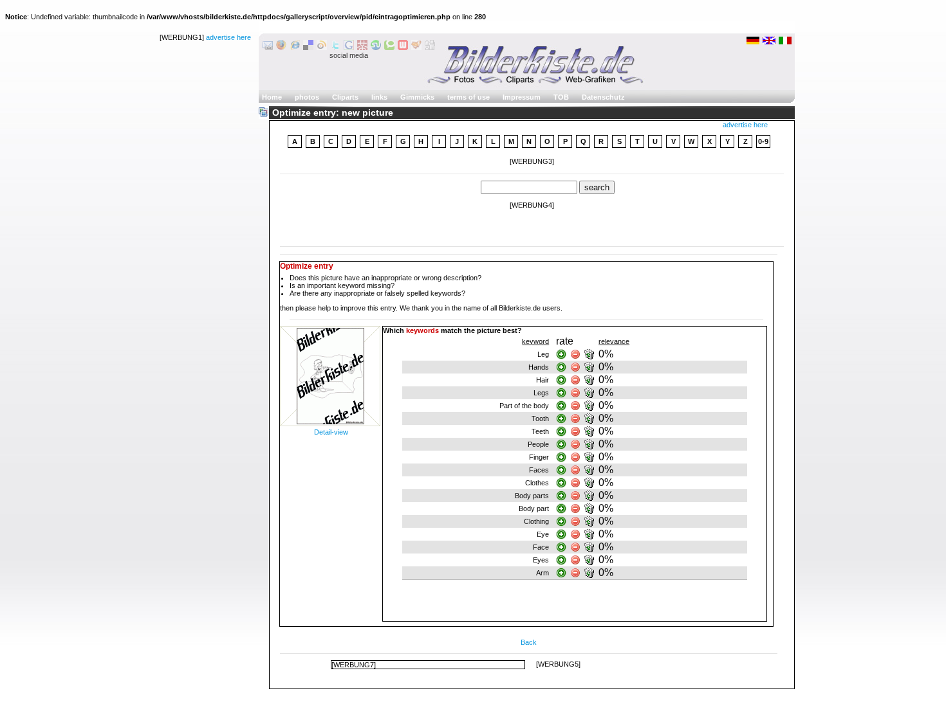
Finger (539, 457)
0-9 (763, 141)
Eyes (541, 560)
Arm (542, 573)
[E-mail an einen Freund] (268, 47)
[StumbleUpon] (376, 47)
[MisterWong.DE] (362, 47)
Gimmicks (417, 97)
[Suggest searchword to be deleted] (590, 354)
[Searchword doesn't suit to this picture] (575, 354)
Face (541, 547)
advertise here (228, 37)
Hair (542, 380)
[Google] (349, 47)
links (379, 97)
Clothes (537, 483)
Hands (538, 367)
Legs (541, 393)
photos (307, 97)
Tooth (540, 418)
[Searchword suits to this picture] (561, 354)
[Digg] (430, 47)
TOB (561, 97)
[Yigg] (416, 47)
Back (529, 642)
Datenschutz (603, 97)
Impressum (522, 97)
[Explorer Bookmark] (295, 47)
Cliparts (345, 97)
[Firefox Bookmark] (281, 47)
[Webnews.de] (403, 47)
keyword (535, 341)
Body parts (532, 496)
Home (272, 97)
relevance (613, 341)
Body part (534, 508)
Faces (539, 470)
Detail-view (331, 432)
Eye (543, 534)
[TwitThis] (335, 47)
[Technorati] (389, 47)
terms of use (468, 97)
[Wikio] (322, 47)
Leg (543, 354)
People (538, 444)
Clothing (536, 521)
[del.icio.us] (308, 47)
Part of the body (524, 406)
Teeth (540, 431)
